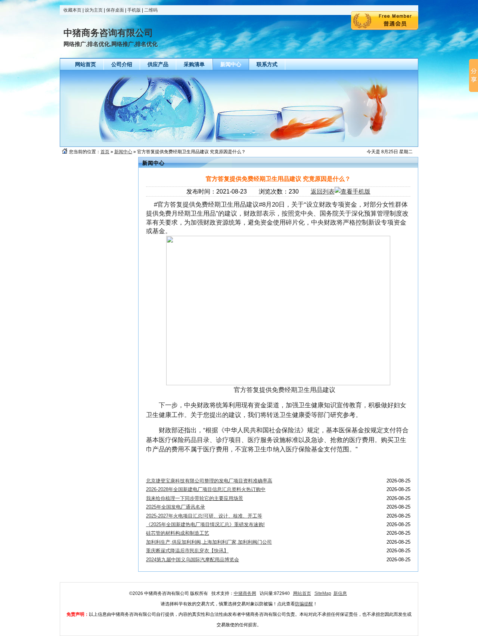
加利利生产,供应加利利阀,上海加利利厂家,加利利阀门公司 (209, 542)
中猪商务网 (245, 593)
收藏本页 (72, 10)
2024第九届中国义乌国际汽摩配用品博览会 (192, 559)
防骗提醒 (304, 603)
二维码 (151, 10)
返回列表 (323, 191)
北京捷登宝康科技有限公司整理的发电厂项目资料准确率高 (209, 481)
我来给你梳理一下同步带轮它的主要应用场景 (194, 498)
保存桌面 (115, 10)
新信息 (340, 593)
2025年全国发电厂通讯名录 (175, 507)
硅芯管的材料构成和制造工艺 (177, 533)
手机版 (134, 10)
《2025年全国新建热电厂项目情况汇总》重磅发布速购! (205, 524)
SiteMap (322, 593)
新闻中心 (123, 151)
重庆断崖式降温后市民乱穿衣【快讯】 (187, 550)
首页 (104, 151)
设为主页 (94, 10)
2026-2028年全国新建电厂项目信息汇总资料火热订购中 (206, 489)
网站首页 (302, 593)
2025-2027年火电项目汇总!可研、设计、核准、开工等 (204, 516)
